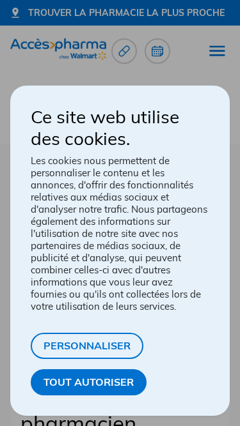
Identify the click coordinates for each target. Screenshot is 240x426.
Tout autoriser (89, 382)
